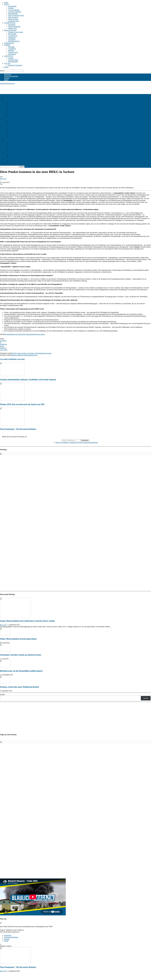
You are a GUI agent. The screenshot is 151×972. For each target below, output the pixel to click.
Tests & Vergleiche (14, 26)
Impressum (7, 74)
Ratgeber (11, 50)
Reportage (11, 47)
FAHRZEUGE (9, 43)
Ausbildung (12, 49)
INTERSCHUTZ (14, 41)
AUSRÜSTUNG (10, 23)
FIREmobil (12, 37)
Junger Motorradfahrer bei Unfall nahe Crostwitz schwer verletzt (27, 621)
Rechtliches (12, 54)
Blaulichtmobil (13, 61)
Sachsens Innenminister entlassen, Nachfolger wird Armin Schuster (28, 379)
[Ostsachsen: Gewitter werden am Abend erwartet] (5, 651)
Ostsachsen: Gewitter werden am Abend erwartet (20, 655)
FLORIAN (12, 39)
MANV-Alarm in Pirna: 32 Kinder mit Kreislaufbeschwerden (32, 353)
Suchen (2, 694)
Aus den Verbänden (14, 12)
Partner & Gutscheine (15, 65)
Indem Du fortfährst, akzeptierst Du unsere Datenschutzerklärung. (76, 442)
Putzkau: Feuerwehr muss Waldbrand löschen (19, 687)
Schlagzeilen (12, 6)
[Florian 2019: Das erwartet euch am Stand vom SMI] (12, 400)
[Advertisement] (37, 89)
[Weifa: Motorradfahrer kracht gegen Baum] (5, 635)
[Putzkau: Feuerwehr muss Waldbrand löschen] (5, 683)
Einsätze (11, 8)
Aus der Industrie (13, 10)
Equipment (11, 25)
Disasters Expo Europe (15, 32)
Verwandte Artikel (6, 359)
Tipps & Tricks (13, 52)
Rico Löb (3, 179)
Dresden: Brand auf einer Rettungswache (24, 355)
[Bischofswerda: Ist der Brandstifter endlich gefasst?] (5, 667)
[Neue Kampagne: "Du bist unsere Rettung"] (12, 425)
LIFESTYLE (8, 56)
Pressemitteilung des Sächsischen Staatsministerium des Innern (24, 334)
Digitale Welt (12, 28)
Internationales (13, 13)
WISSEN (7, 45)
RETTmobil (12, 34)
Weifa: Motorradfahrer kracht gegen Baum (18, 639)
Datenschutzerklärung (11, 76)
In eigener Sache (13, 21)
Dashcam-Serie (13, 60)
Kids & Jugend (13, 17)
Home (6, 2)
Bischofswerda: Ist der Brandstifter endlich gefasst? (21, 671)
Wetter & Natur (13, 19)
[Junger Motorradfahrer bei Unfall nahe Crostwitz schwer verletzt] (15, 617)
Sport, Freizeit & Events (16, 15)
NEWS (6, 4)
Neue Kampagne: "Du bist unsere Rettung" (18, 429)
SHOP (6, 67)
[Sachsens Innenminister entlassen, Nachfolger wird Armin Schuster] (12, 375)
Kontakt (6, 78)
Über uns (7, 63)
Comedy (11, 58)
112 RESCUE (12, 36)
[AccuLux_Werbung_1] (75, 454)
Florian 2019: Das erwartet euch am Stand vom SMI (22, 404)
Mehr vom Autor (19, 359)
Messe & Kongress (10, 30)
